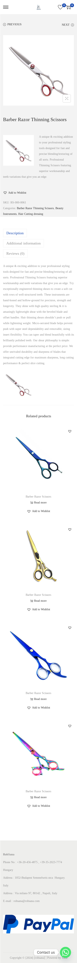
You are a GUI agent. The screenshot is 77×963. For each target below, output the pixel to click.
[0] (60, 7)
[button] (14, 193)
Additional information (23, 243)
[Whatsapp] (65, 952)
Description (15, 233)
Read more (40, 502)
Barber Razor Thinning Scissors (35, 208)
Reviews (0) (15, 253)
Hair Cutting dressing (30, 213)
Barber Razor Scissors (38, 496)
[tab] (38, 233)
